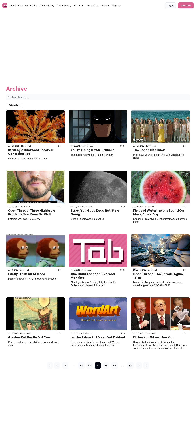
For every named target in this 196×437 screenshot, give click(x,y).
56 (114, 365)
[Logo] (4, 5)
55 (106, 365)
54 (97, 365)
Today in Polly (14, 105)
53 (89, 365)
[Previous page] (57, 365)
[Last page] (146, 365)
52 (81, 365)
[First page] (50, 365)
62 (130, 365)
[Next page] (139, 365)
